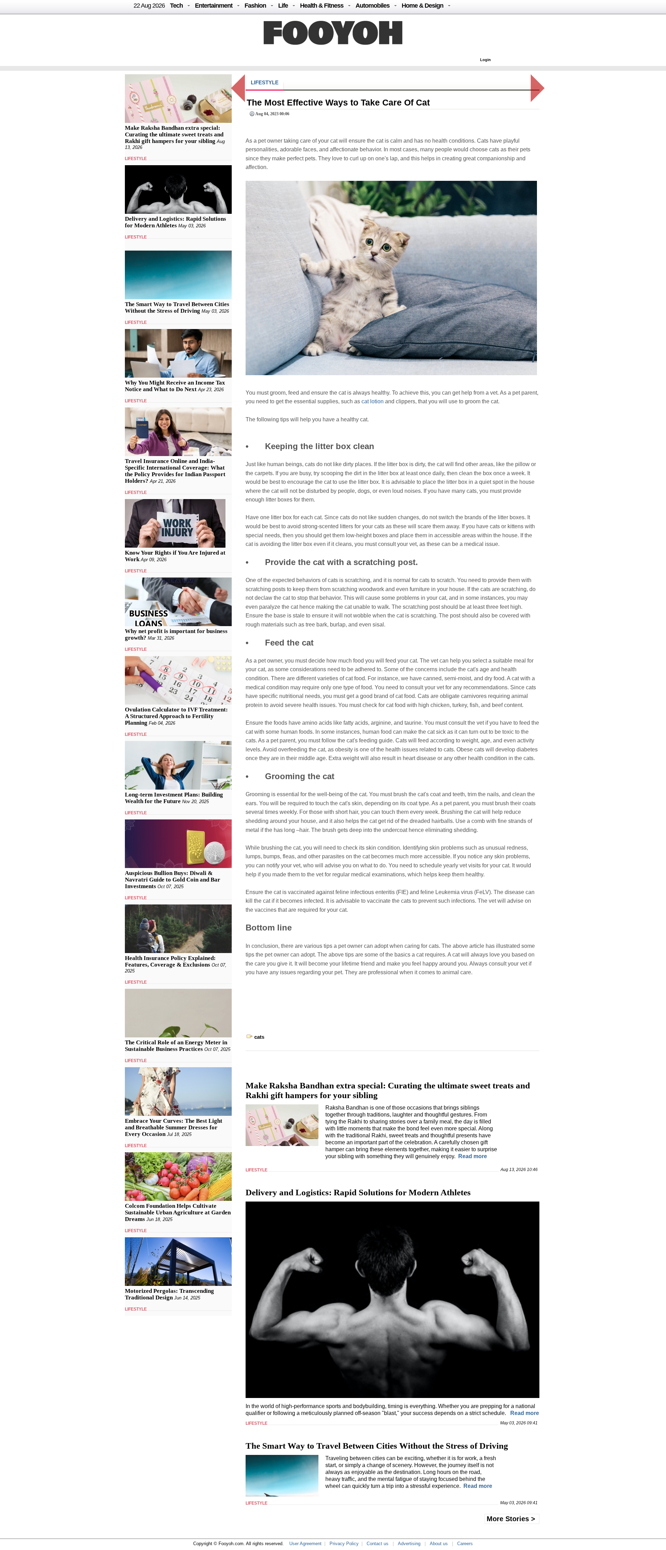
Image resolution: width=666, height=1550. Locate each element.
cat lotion (372, 401)
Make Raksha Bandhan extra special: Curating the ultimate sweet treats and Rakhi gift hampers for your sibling (174, 134)
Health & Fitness (321, 5)
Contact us (377, 1543)
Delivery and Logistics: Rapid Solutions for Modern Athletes (175, 222)
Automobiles (373, 5)
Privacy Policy (344, 1543)
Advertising (409, 1543)
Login (485, 60)
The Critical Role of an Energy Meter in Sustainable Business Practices (176, 1045)
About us (439, 1543)
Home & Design (422, 5)
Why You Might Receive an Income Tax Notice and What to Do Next (175, 386)
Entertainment (213, 5)
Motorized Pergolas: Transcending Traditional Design (169, 1294)
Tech (176, 5)
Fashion (255, 5)
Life (283, 5)
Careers (465, 1543)
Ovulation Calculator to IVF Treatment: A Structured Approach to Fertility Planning (176, 716)
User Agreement (305, 1543)
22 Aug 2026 (149, 5)
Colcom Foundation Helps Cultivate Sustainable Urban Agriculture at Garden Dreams (178, 1212)
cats (259, 1037)
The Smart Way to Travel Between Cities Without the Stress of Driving (177, 307)
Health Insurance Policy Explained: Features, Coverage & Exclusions (170, 961)
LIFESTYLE (136, 158)
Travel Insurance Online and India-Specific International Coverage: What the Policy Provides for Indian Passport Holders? (175, 471)
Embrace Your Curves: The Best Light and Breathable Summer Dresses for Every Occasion (173, 1127)
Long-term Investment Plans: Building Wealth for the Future (174, 798)
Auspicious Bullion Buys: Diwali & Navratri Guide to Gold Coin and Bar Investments (172, 880)
